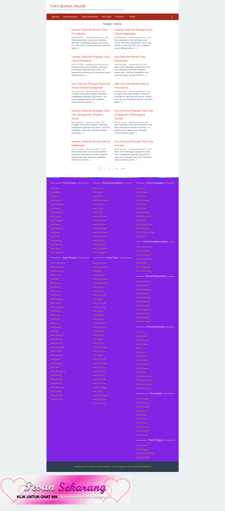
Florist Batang (55, 275)
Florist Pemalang (56, 343)
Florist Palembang (143, 228)
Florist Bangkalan (99, 263)
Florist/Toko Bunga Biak (145, 453)
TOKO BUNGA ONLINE (68, 6)
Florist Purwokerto (57, 267)
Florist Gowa (140, 372)
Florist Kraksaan (99, 367)
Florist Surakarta (56, 395)
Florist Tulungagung (100, 395)
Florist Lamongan (99, 303)
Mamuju (139, 348)
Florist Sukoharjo (56, 212)
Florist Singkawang (143, 301)
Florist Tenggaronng (143, 309)
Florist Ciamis (98, 188)
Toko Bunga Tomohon (144, 380)
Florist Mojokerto (99, 327)
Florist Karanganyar (57, 228)
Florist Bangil (98, 355)
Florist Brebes (55, 224)
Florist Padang (141, 192)
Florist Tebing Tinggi (143, 271)
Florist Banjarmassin (143, 297)
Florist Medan (141, 204)
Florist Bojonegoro (100, 279)
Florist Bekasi (98, 196)
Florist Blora (54, 196)
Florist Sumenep (99, 383)
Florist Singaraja (142, 398)
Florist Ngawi (98, 339)
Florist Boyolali (55, 283)
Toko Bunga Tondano (144, 384)
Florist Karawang (99, 220)
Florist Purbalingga (57, 347)
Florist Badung (141, 411)
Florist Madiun (55, 192)
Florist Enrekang (142, 364)
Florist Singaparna (100, 252)
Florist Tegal (54, 367)
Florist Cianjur (98, 204)
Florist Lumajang (99, 307)
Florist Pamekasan (100, 347)
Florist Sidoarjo (98, 375)
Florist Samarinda (142, 293)
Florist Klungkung (142, 431)
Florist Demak (55, 295)
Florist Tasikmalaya (57, 252)
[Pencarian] (171, 17)
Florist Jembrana (142, 427)
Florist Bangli (141, 415)
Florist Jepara (55, 303)
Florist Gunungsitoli (143, 255)
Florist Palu (140, 332)
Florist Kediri (97, 299)
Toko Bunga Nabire (143, 457)
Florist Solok (140, 188)
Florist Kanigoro (99, 275)
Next (122, 168)
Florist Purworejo (56, 351)
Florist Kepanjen (99, 323)
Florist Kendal (55, 315)
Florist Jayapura (142, 449)
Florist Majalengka (100, 228)
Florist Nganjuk (98, 335)
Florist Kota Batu (99, 399)
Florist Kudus (55, 323)
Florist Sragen (55, 359)
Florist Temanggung (57, 371)
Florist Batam (141, 220)
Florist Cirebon (98, 208)
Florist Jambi (141, 196)
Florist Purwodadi (56, 299)
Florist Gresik (98, 287)
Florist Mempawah (143, 317)
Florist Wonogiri (56, 375)
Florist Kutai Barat (143, 313)
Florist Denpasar (142, 402)
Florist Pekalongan (57, 335)
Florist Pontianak (142, 285)
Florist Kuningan (99, 224)
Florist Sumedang (99, 248)
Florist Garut (97, 212)
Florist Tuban (98, 391)
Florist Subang (98, 240)
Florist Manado (141, 344)
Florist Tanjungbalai (143, 267)
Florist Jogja (54, 236)
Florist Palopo (141, 356)
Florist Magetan (99, 315)
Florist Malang (98, 319)
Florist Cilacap (55, 208)
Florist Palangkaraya (143, 289)
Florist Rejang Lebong (144, 216)
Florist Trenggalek (56, 220)
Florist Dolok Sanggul (144, 247)
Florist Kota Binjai (142, 251)
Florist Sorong (141, 445)
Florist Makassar (142, 340)
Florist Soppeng (142, 368)
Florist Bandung (56, 240)
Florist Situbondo (99, 379)
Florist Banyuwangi (100, 267)
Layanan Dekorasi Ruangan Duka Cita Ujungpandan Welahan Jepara (90, 114)
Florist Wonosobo (56, 379)
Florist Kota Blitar (99, 403)
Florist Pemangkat (143, 321)
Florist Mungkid (56, 327)
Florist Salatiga (55, 391)
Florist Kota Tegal (56, 399)
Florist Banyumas (56, 271)
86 (116, 168)
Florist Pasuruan (99, 351)
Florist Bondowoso (100, 283)
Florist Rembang (56, 355)
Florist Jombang (99, 295)
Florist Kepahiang (142, 212)
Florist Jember (98, 291)
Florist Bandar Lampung (145, 232)
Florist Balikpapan (142, 281)
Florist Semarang (56, 244)
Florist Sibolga (141, 263)
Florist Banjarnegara (57, 263)
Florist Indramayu (99, 216)
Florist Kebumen (56, 200)
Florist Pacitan (98, 343)
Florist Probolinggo (100, 363)
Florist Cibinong (56, 216)
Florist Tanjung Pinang (144, 224)
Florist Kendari (141, 336)
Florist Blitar (97, 271)
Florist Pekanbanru (143, 200)
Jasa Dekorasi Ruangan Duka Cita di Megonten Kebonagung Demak (133, 114)
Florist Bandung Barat (101, 200)
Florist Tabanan (142, 435)
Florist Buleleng (142, 418)
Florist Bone (140, 352)
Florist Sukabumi (99, 244)
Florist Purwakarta (100, 236)
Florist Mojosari (99, 331)
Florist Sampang (99, 371)
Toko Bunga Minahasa (144, 376)
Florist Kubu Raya (142, 305)
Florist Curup (141, 208)
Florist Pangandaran (57, 204)
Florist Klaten (55, 319)
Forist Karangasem (143, 406)
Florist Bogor (55, 232)
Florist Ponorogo (99, 359)
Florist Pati (54, 188)
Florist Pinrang (141, 360)
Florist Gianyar (141, 422)
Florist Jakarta (55, 248)
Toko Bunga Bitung (143, 388)
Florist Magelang (56, 339)
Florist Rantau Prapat (144, 259)
